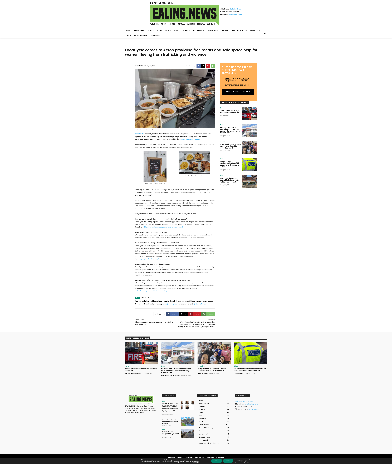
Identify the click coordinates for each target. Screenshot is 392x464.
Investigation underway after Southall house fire (229, 111)
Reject (228, 461)
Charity (143, 298)
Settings (240, 461)
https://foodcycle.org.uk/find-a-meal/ (153, 259)
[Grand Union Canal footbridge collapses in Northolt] (187, 421)
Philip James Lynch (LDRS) (170, 375)
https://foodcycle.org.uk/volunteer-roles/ (151, 291)
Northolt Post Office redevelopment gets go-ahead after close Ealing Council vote (230, 130)
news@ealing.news (236, 14)
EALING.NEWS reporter (133, 373)
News (127, 46)
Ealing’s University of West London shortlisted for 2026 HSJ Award (230, 146)
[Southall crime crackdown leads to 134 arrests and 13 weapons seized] (249, 164)
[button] (264, 32)
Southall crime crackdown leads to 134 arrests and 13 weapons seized (229, 164)
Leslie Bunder (141, 66)
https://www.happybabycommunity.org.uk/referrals (163, 227)
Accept (216, 461)
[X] (203, 66)
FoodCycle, (139, 134)
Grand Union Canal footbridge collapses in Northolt (170, 421)
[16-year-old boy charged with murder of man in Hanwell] (187, 433)
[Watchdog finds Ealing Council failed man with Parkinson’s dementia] (249, 181)
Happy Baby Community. (190, 139)
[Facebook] (199, 66)
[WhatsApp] (213, 66)
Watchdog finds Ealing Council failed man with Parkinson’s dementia (229, 180)
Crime (222, 159)
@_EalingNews (235, 9)
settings (196, 462)
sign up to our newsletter (244, 401)
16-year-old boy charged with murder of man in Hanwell (170, 433)
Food (149, 298)
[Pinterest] (208, 66)
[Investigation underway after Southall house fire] (249, 113)
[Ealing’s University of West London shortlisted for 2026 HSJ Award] (249, 147)
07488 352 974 (233, 12)
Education (223, 142)
